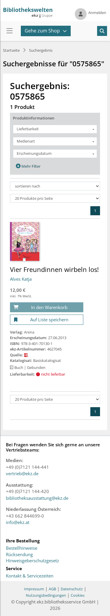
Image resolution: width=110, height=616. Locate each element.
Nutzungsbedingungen (46, 595)
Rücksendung (19, 555)
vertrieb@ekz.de (22, 473)
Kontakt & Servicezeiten (29, 576)
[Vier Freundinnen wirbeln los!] (24, 241)
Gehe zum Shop (42, 30)
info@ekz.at (17, 522)
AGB (52, 588)
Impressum (34, 588)
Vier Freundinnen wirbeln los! (54, 269)
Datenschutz (72, 588)
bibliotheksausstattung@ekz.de (37, 498)
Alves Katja (21, 279)
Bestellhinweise (21, 548)
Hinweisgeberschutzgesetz (32, 561)
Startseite (11, 50)
